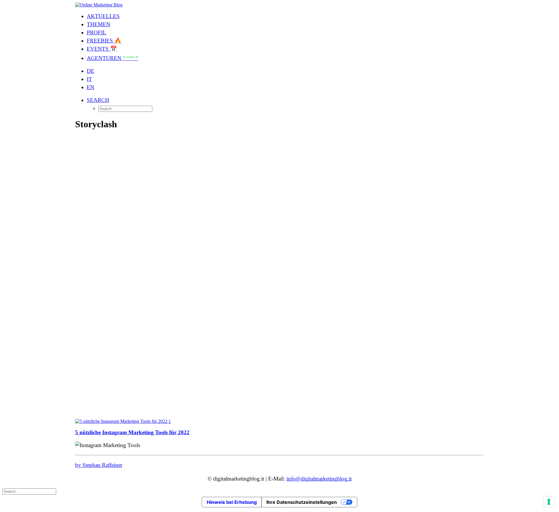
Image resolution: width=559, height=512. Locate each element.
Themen (98, 24)
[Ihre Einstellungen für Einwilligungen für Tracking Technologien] (548, 501)
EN (90, 87)
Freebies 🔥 (104, 41)
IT (89, 79)
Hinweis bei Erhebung (232, 502)
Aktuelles (103, 16)
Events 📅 (102, 49)
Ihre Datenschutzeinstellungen (301, 502)
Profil (96, 32)
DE (90, 71)
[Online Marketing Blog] (279, 5)
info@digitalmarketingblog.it (319, 479)
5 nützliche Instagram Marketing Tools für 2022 (132, 432)
